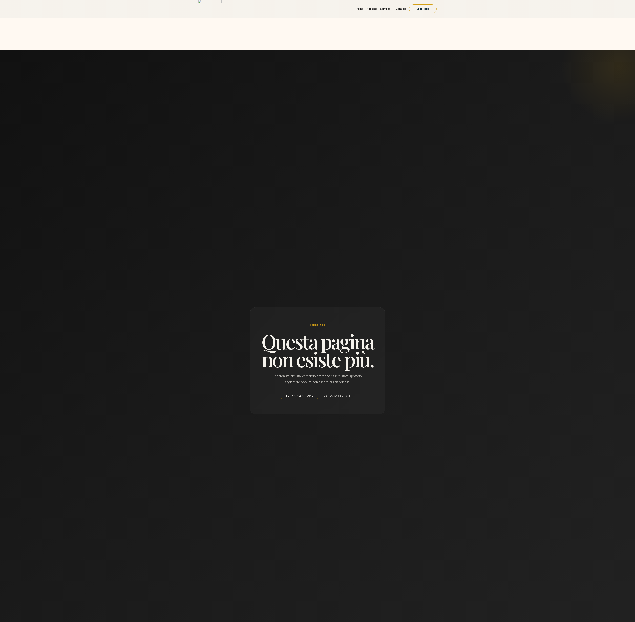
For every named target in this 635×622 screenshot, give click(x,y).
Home (359, 8)
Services (385, 8)
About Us (372, 8)
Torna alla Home (300, 395)
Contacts (401, 8)
